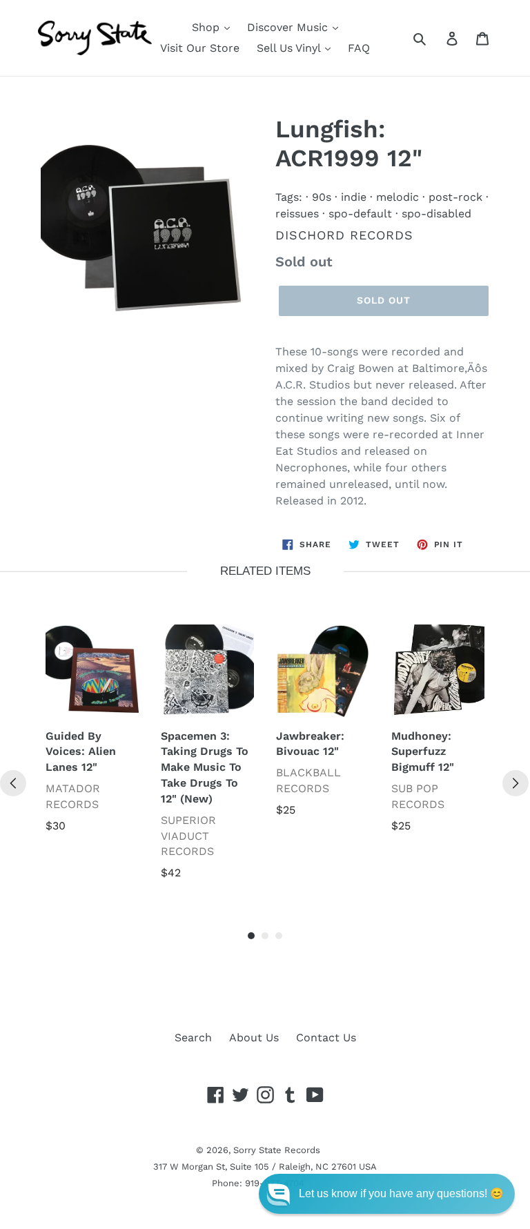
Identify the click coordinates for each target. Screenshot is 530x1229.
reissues (297, 213)
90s (321, 197)
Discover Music (289, 27)
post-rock (455, 197)
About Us (254, 1037)
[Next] (515, 783)
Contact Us (326, 1037)
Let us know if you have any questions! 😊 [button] (401, 1193)
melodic (397, 197)
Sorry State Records (276, 1150)
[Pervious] (13, 783)
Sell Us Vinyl (290, 48)
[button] (387, 1194)
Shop (207, 27)
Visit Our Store (199, 48)
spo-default (360, 213)
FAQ (359, 48)
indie (353, 197)
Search (193, 1037)
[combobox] (435, 38)
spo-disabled (436, 213)
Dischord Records (344, 235)
